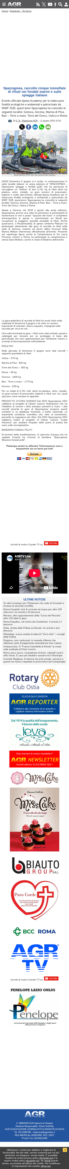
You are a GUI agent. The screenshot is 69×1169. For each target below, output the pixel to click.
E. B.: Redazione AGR (27, 120)
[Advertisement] (34, 48)
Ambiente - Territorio (20, 11)
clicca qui (46, 1166)
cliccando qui (46, 1158)
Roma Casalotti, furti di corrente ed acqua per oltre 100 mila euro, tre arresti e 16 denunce (32, 610)
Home (5, 11)
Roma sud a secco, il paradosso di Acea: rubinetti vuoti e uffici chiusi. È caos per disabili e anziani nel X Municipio (33, 654)
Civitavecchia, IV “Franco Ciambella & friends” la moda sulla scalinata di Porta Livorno (32, 648)
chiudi (47, 1160)
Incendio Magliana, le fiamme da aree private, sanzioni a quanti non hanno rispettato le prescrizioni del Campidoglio (34, 660)
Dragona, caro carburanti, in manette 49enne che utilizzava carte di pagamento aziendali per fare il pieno (32, 641)
